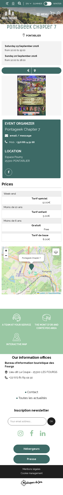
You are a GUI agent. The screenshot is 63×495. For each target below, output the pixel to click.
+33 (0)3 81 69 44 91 (21, 377)
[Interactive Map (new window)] (17, 336)
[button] (52, 14)
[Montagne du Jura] (31, 483)
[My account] (58, 14)
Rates (28, 70)
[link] (48, 4)
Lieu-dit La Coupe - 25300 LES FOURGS (33, 372)
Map (35, 70)
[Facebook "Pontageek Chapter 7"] (10, 172)
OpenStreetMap (54, 293)
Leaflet (42, 293)
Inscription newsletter (31, 410)
